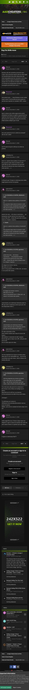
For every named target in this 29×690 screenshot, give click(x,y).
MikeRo (8, 647)
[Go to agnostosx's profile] (3, 189)
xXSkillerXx (9, 155)
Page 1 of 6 (14, 61)
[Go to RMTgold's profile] (4, 571)
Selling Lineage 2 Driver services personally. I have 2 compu (14, 635)
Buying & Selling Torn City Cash (15, 580)
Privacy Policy (20, 670)
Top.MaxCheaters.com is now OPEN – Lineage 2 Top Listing (14, 44)
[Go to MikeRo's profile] (4, 644)
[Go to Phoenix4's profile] (3, 92)
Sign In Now (14, 478)
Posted (12, 69)
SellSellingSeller (10, 615)
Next (23, 61)
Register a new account (14, 468)
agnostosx (9, 188)
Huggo (8, 622)
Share (7, 487)
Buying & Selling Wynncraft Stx (15, 597)
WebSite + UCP (11, 627)
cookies (12, 680)
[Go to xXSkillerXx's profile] (3, 156)
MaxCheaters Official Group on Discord (14, 38)
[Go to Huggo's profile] (4, 621)
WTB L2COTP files (11, 620)
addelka (8, 628)
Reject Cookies (17, 687)
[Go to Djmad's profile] (3, 68)
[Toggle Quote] (4, 195)
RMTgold (10, 574)
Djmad (4, 54)
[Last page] (26, 61)
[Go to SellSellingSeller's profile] (4, 612)
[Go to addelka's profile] (4, 628)
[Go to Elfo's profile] (4, 553)
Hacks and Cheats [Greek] (19, 56)
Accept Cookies (6, 687)
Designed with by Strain (11, 670)
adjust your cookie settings (21, 681)
